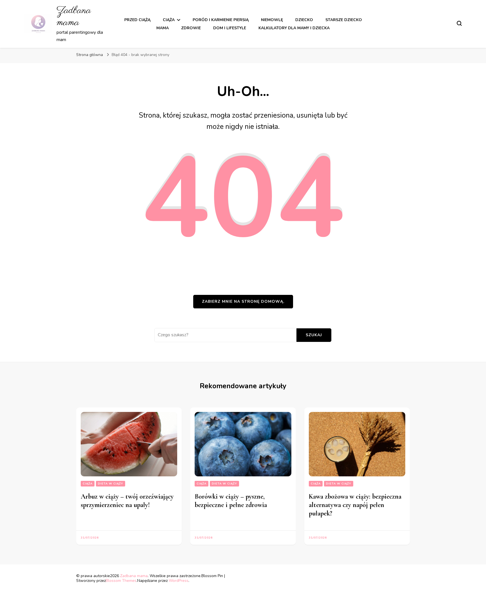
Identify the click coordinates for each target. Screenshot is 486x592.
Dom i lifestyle (229, 28)
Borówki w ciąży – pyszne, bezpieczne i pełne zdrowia (231, 500)
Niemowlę (272, 20)
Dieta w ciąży (110, 484)
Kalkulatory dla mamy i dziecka (294, 28)
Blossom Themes (121, 580)
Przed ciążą (137, 20)
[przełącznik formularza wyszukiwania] (459, 23)
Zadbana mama (74, 17)
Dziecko (304, 20)
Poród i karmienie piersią (221, 20)
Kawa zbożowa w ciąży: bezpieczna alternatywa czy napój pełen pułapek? (355, 504)
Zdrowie (191, 28)
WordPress (178, 580)
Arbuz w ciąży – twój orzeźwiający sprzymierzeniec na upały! (127, 500)
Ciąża (169, 20)
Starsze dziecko (343, 20)
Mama (162, 28)
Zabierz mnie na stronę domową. (243, 301)
